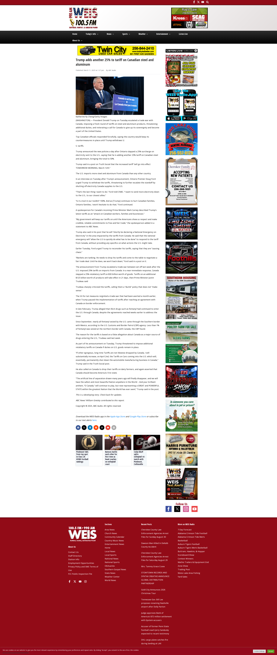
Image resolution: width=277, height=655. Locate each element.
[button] (207, 2)
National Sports (112, 562)
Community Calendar (114, 537)
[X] (198, 2)
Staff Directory (75, 556)
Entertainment (162, 34)
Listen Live (183, 34)
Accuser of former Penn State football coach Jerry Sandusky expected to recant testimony (155, 630)
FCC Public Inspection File (80, 574)
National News (111, 558)
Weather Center (112, 576)
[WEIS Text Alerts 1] (182, 483)
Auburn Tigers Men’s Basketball (192, 547)
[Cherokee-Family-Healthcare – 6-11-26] (182, 181)
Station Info (73, 559)
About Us (76, 40)
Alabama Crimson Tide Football (192, 533)
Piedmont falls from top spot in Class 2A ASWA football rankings (82, 456)
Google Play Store (138, 416)
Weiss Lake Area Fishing (189, 573)
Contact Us (73, 552)
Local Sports (110, 555)
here (94, 420)
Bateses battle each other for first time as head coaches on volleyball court (111, 458)
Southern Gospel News (115, 569)
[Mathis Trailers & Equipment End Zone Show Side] (182, 223)
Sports (125, 34)
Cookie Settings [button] (259, 651)
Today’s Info (91, 34)
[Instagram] (85, 581)
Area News (110, 529)
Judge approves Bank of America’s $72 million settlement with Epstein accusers (156, 616)
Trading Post (184, 569)
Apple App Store (117, 416)
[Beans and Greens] (182, 70)
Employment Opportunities (81, 563)
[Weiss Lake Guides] (182, 139)
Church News (111, 533)
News (109, 34)
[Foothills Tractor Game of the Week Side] (182, 257)
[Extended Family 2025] (182, 415)
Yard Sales (182, 576)
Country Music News (114, 540)
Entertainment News (114, 544)
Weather (141, 34)
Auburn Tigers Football (189, 544)
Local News (110, 551)
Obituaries (110, 566)
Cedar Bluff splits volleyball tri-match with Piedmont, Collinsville (139, 458)
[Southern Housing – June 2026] (182, 297)
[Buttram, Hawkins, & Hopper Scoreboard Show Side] (182, 381)
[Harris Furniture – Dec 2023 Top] (182, 449)
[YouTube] (202, 2)
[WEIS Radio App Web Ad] (182, 104)
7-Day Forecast (185, 529)
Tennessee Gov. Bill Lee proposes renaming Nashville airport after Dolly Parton (155, 603)
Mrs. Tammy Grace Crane (153, 566)
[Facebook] (194, 2)
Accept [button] (271, 651)
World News (110, 580)
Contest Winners (185, 558)
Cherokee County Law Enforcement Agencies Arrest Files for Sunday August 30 (154, 533)
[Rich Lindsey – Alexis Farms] (182, 342)
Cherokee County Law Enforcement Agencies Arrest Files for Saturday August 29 (154, 556)
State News (110, 573)
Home (74, 34)
